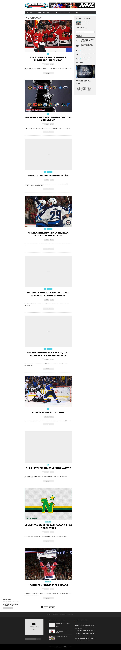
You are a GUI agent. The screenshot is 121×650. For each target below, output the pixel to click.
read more (48, 73)
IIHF (53, 12)
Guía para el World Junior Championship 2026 (87, 59)
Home (27, 12)
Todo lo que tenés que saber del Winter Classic (87, 54)
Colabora (62, 614)
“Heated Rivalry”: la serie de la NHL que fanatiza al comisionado (87, 40)
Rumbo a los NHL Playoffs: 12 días (48, 175)
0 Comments (46, 64)
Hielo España (37, 12)
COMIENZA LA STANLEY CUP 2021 (62, 636)
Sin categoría (48, 521)
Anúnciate (55, 614)
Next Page (51, 607)
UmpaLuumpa (63, 647)
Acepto (5, 608)
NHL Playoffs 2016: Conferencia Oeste (48, 468)
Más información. (9, 605)
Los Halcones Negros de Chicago (48, 585)
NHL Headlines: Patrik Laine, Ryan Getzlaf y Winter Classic (48, 234)
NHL (31, 12)
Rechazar (10, 608)
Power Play (50, 172)
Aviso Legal (70, 614)
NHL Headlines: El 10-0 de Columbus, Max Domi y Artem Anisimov (48, 294)
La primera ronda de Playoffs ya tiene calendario (48, 119)
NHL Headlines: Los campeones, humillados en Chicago (48, 59)
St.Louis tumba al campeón (48, 412)
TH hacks (58, 12)
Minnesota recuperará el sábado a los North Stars (48, 526)
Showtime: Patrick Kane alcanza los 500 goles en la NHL (87, 45)
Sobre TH (49, 614)
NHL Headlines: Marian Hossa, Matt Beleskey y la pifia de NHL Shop (48, 354)
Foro (76, 12)
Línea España (46, 12)
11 (58, 626)
